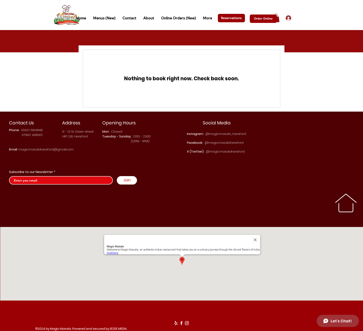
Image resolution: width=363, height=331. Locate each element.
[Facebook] (181, 323)
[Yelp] (176, 323)
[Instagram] (186, 323)
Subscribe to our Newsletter (31, 171)
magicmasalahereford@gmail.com (46, 149)
